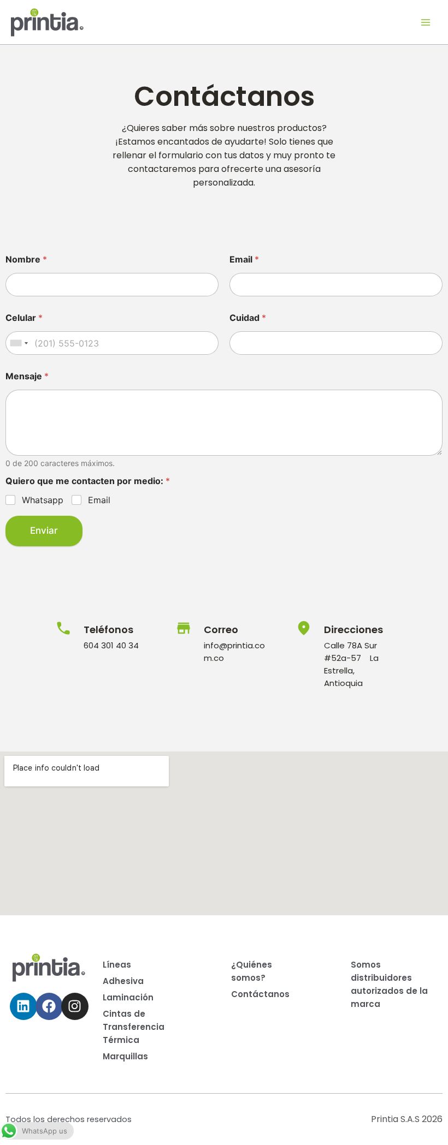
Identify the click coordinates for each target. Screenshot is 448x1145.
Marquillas (125, 1056)
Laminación (128, 997)
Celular (24, 318)
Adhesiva (123, 981)
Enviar (44, 530)
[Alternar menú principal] (425, 22)
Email (244, 259)
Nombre (26, 259)
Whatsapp (42, 499)
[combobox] (18, 343)
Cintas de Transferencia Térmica (133, 1027)
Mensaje (27, 376)
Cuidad (247, 318)
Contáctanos (260, 994)
